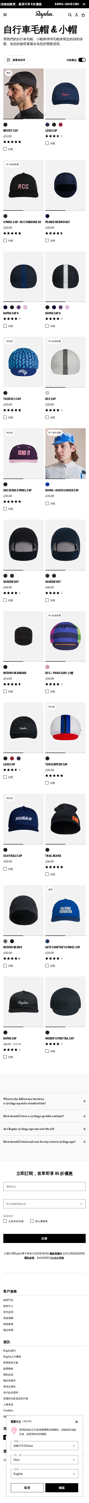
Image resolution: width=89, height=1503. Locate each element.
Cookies (8, 1410)
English (27, 1421)
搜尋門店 (8, 1300)
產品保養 (8, 1330)
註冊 (45, 1238)
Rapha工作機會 (12, 1356)
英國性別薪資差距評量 (15, 1398)
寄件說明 (8, 1312)
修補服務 (8, 1324)
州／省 (18, 1455)
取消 (27, 1487)
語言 (16, 1469)
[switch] (76, 60)
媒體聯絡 (8, 1368)
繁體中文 (16, 1421)
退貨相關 (8, 1318)
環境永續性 (9, 1386)
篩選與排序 (19, 59)
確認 (62, 1487)
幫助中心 (8, 1306)
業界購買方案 (10, 1362)
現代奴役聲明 (10, 1392)
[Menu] (5, 15)
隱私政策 (29, 1257)
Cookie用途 (57, 1257)
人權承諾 (8, 1404)
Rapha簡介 (9, 1350)
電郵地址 (11, 1186)
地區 (16, 1441)
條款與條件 (56, 1253)
